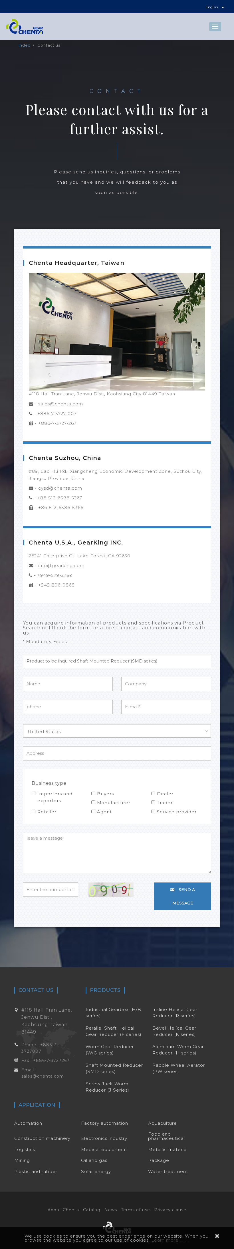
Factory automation (104, 1123)
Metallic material (168, 1149)
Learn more (165, 1240)
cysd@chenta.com (60, 488)
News (110, 1209)
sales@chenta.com (60, 404)
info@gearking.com (61, 565)
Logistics (24, 1149)
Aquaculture (162, 1123)
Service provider (177, 811)
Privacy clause (170, 1209)
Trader (165, 802)
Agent (104, 811)
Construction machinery (42, 1138)
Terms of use (135, 1209)
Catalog (91, 1209)
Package (158, 1160)
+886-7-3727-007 (56, 413)
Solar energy (96, 1171)
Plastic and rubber (35, 1171)
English (212, 7)
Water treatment (168, 1171)
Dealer (165, 793)
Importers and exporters (54, 797)
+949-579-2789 (54, 575)
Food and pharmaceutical (166, 1136)
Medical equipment (104, 1149)
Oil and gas (94, 1160)
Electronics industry (104, 1138)
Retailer (47, 811)
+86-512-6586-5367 (59, 498)
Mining (22, 1160)
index (24, 45)
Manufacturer (113, 802)
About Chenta (63, 1209)
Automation (28, 1123)
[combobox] (117, 731)
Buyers (105, 793)
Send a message (183, 896)
